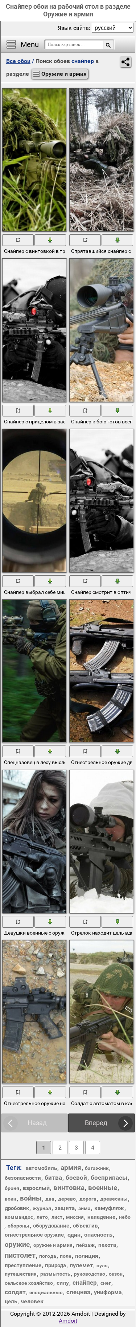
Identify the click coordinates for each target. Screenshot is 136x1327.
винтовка (69, 1187)
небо (125, 1217)
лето (42, 1217)
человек (32, 1301)
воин (10, 1199)
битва (53, 1177)
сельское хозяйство (29, 1283)
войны (31, 1198)
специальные (46, 1292)
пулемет (81, 1265)
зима (84, 1208)
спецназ (78, 1292)
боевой (76, 1177)
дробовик (17, 1208)
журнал (42, 1208)
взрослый (36, 1188)
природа (55, 1265)
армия (71, 1167)
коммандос (19, 1217)
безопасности (23, 1178)
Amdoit (68, 1320)
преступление (23, 1265)
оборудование (51, 1225)
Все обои (18, 61)
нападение (101, 1217)
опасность (98, 1234)
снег (105, 1283)
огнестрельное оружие (34, 1235)
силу (63, 1282)
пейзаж (85, 1245)
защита (65, 1208)
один (74, 1234)
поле (65, 1256)
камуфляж (109, 1208)
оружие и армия (53, 1245)
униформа (108, 1292)
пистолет (20, 1255)
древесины (114, 1199)
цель (11, 1301)
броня (12, 1188)
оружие (17, 1244)
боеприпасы (109, 1177)
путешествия (21, 1274)
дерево (67, 1199)
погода (47, 1256)
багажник (97, 1168)
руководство (89, 1274)
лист (56, 1217)
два (49, 1199)
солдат (15, 1292)
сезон (116, 1274)
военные (102, 1187)
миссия (75, 1217)
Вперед (96, 1123)
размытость (55, 1274)
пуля (102, 1265)
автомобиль (41, 1168)
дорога (87, 1199)
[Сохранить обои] (50, 240)
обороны (18, 1226)
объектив (85, 1225)
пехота (107, 1245)
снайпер (85, 1282)
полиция (86, 1255)
